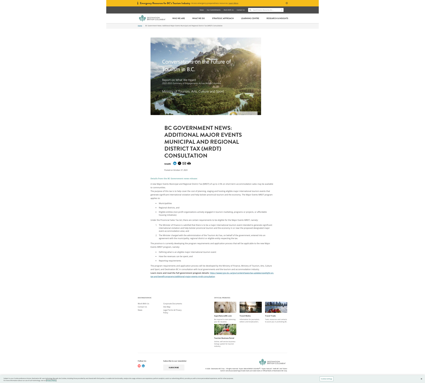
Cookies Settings (326, 379)
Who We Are (178, 18)
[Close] (421, 378)
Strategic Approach (223, 18)
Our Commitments (214, 10)
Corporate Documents (172, 303)
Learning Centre (250, 18)
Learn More (233, 3)
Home (140, 26)
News (202, 10)
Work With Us (229, 10)
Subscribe (174, 367)
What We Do (198, 18)
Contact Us (241, 10)
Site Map (166, 307)
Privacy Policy (51, 381)
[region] (212, 379)
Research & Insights (277, 18)
